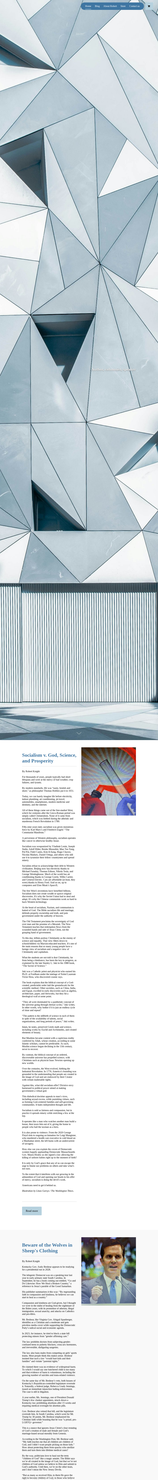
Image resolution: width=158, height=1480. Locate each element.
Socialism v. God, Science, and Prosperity (49, 758)
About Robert (110, 6)
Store (123, 6)
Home (88, 6)
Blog (97, 6)
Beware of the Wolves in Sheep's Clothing (47, 1247)
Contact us (134, 6)
